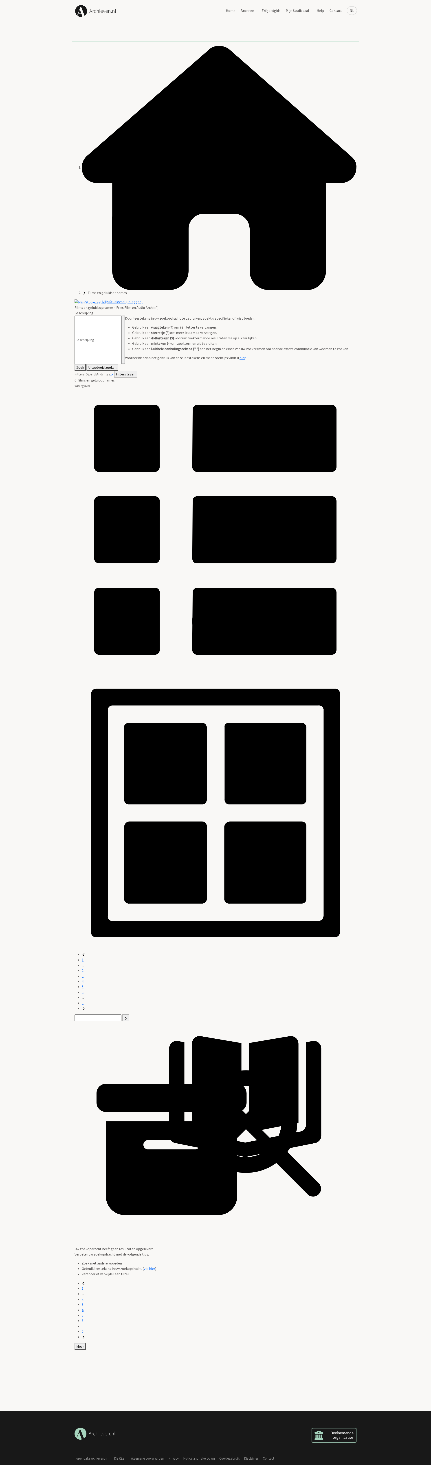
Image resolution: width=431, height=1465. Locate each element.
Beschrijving (84, 313)
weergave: (82, 385)
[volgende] (83, 1008)
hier (242, 357)
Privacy (174, 1458)
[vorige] (83, 954)
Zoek (80, 367)
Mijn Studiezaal (297, 10)
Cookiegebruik (229, 1458)
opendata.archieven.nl (91, 1458)
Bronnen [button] (247, 10)
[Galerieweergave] (215, 810)
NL (352, 10)
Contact (336, 10)
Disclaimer (251, 1458)
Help (320, 10)
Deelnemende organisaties (342, 1435)
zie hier (149, 1268)
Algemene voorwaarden (147, 1458)
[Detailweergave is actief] (215, 528)
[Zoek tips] (123, 340)
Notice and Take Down (199, 1458)
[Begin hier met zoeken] (219, 167)
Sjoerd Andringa (98, 374)
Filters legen (125, 374)
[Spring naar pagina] (125, 1017)
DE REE (119, 1458)
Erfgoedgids (271, 10)
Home (230, 10)
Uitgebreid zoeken (102, 367)
